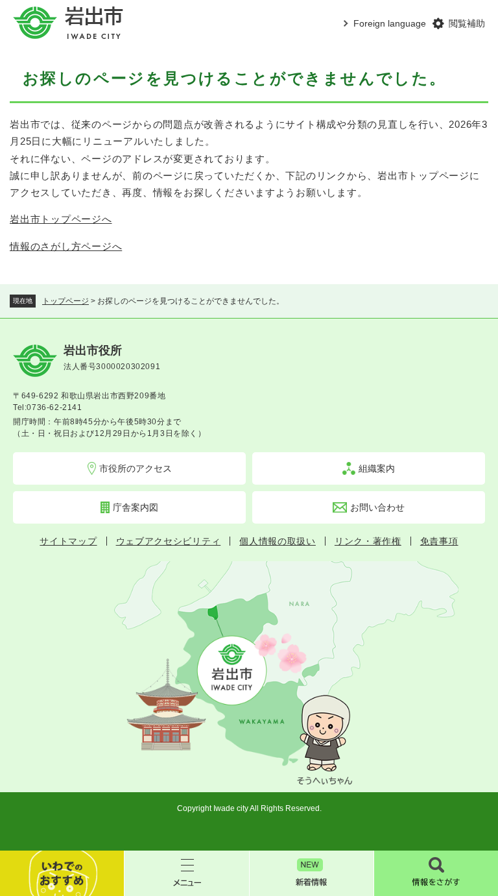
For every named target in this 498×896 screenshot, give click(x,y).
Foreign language (389, 23)
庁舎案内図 (135, 507)
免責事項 (439, 541)
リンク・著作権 (368, 541)
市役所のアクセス (135, 468)
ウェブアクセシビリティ (168, 541)
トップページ (65, 301)
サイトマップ (68, 541)
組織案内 (377, 468)
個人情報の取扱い (277, 541)
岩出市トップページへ (61, 218)
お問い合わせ (377, 507)
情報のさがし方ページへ (66, 246)
